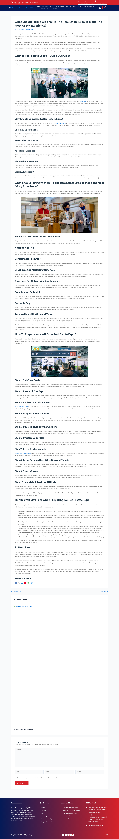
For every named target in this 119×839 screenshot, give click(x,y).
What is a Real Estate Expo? (23, 729)
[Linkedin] (15, 2)
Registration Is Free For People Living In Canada (92, 3)
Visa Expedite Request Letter (71, 810)
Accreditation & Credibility (70, 813)
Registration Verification (48, 822)
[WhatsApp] (28, 583)
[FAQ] (106, 835)
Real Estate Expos (60, 123)
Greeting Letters (46, 816)
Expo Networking (46, 819)
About (43, 807)
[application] (52, 6)
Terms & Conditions (68, 819)
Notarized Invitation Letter (70, 807)
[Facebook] (12, 2)
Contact (43, 810)
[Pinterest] (25, 583)
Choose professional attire (23, 453)
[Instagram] (19, 2)
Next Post (104, 591)
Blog (42, 813)
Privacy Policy (66, 816)
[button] (48, 6)
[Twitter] (22, 2)
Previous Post (16, 591)
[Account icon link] (100, 8)
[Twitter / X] (19, 583)
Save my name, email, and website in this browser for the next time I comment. (41, 778)
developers (83, 101)
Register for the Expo (21, 407)
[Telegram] (32, 583)
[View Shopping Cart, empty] (104, 7)
